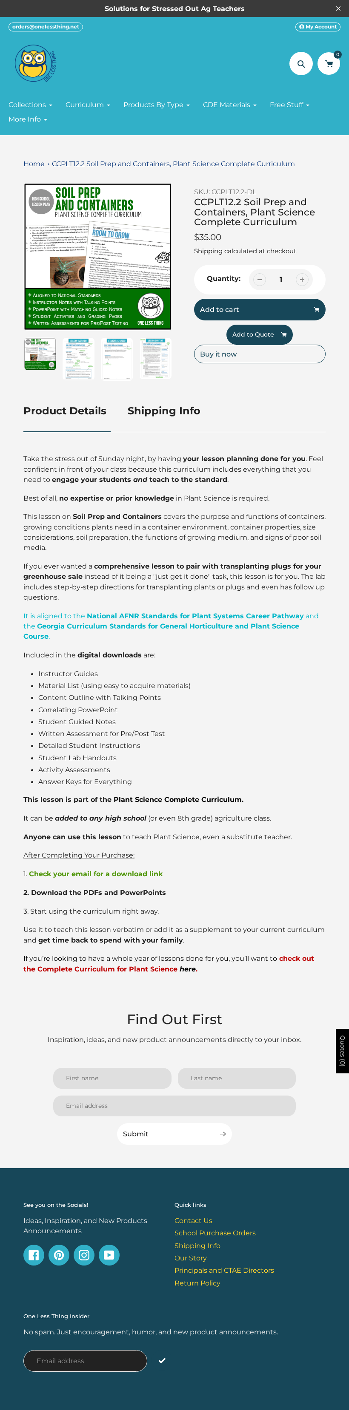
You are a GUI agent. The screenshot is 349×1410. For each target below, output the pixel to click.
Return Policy (197, 1283)
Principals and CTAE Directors (224, 1270)
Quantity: (223, 278)
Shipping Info (164, 411)
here (188, 969)
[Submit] (162, 1360)
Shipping (208, 251)
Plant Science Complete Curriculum (178, 799)
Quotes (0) (342, 1051)
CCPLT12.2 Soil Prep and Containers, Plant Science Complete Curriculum (173, 163)
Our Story (190, 1258)
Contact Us (193, 1220)
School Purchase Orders (215, 1233)
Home (34, 163)
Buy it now (218, 354)
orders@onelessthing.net (45, 26)
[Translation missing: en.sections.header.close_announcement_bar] (338, 8)
